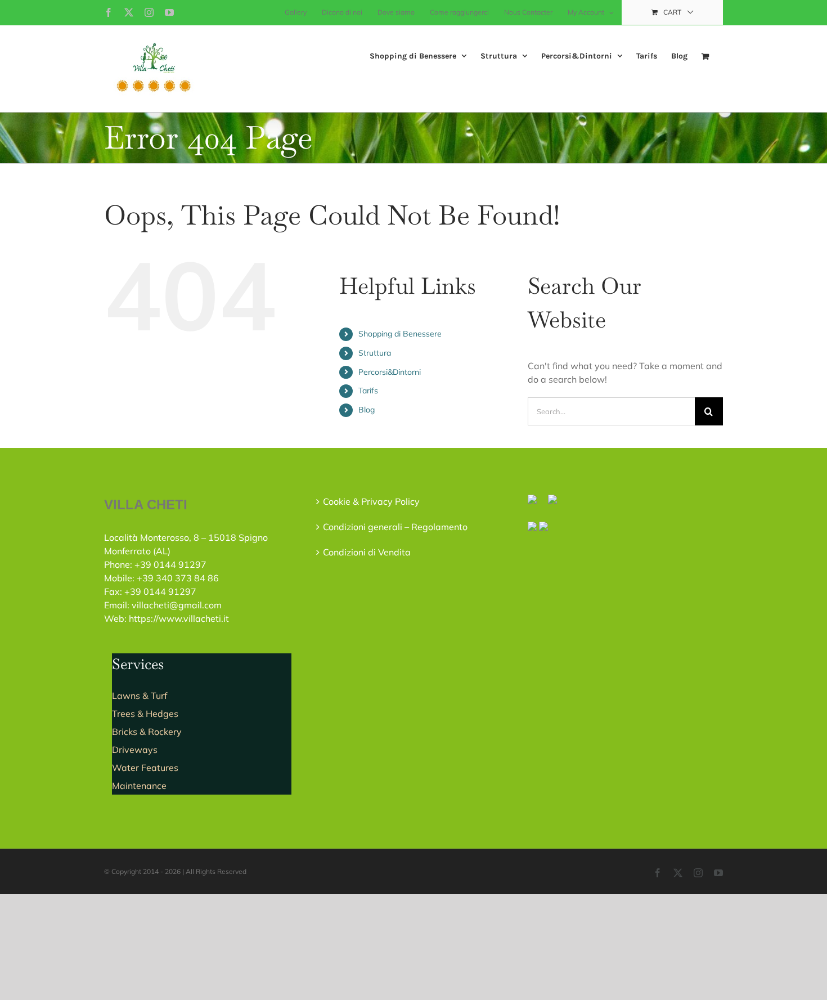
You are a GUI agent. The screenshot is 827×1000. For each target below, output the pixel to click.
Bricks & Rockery (147, 731)
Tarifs (368, 390)
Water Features (145, 767)
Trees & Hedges (145, 713)
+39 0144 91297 (170, 564)
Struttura (374, 353)
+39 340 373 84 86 (178, 578)
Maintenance (139, 785)
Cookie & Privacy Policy (371, 501)
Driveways (135, 749)
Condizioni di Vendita (367, 552)
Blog (366, 410)
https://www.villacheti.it (179, 618)
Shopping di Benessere (400, 334)
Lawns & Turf (139, 695)
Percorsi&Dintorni (389, 372)
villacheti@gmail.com (177, 605)
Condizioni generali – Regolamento (395, 526)
